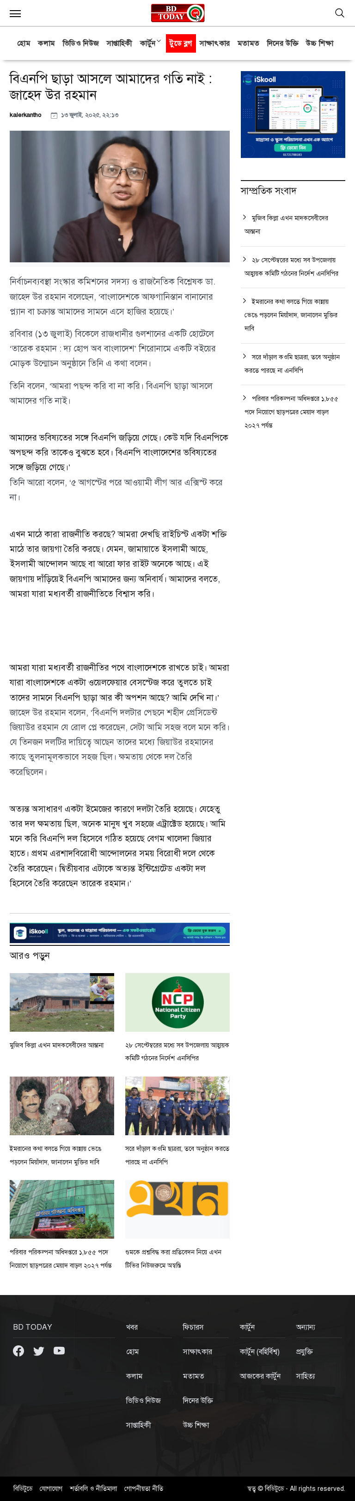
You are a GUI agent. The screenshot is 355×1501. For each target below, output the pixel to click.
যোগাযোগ (51, 1489)
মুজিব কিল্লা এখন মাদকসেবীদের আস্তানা (57, 1045)
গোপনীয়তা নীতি (143, 1489)
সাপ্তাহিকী (120, 43)
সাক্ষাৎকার (215, 43)
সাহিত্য (305, 1376)
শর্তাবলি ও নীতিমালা (93, 1489)
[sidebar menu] (15, 13)
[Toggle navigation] (339, 13)
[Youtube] (59, 1350)
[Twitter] (39, 1350)
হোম (24, 43)
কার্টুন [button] (148, 43)
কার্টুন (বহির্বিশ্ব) (260, 1351)
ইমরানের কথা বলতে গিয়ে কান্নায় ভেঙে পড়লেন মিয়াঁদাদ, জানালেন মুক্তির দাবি (291, 315)
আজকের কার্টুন (260, 1376)
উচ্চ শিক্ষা (319, 43)
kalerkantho (26, 115)
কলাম (46, 43)
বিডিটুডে (22, 1489)
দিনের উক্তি (283, 43)
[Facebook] (19, 1350)
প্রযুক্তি (304, 1351)
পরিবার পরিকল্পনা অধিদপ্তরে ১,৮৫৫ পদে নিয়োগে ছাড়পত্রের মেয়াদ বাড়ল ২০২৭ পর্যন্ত (291, 412)
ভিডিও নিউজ (81, 43)
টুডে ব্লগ (181, 43)
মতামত (249, 43)
